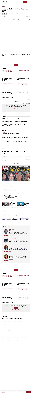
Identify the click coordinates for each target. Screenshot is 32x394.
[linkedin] (14, 19)
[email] (18, 19)
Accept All (28, 392)
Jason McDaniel (12, 238)
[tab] (4, 99)
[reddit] (17, 19)
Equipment (3, 6)
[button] (2, 2)
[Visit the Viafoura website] (28, 103)
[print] (29, 19)
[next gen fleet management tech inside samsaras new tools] (20, 204)
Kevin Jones (11, 229)
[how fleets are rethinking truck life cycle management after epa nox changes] (5, 204)
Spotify (5, 211)
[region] (16, 101)
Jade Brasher (12, 254)
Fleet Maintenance (24, 248)
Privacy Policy (3, 392)
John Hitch (11, 245)
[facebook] (13, 19)
